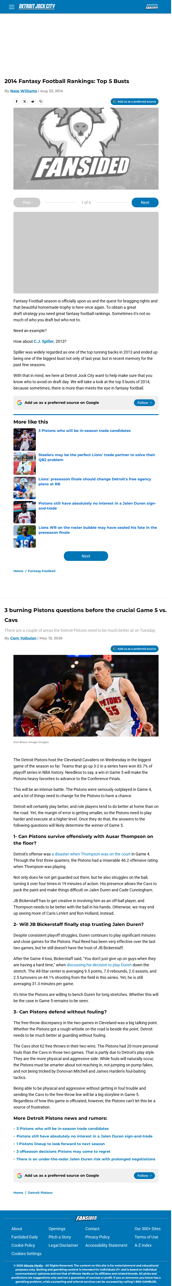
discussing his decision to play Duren (99, 964)
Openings (57, 1228)
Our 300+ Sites (148, 1228)
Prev (27, 202)
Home (18, 571)
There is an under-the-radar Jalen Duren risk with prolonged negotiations (86, 1159)
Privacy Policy (97, 1237)
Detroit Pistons (40, 1193)
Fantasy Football (41, 571)
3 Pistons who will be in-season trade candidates (63, 1128)
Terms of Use (146, 1237)
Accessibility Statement (106, 1245)
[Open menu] (11, 6)
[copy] (41, 101)
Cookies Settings (26, 1253)
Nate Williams (23, 91)
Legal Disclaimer (63, 1245)
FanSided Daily (24, 1237)
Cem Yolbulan (23, 638)
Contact (92, 1228)
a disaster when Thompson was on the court (91, 854)
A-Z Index (143, 1245)
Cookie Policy (23, 1245)
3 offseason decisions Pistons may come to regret (63, 1151)
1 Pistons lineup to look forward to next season (61, 1144)
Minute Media (33, 1265)
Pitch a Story (60, 1237)
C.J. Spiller (44, 341)
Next (145, 202)
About (16, 1228)
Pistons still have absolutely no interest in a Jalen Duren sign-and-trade (85, 1136)
